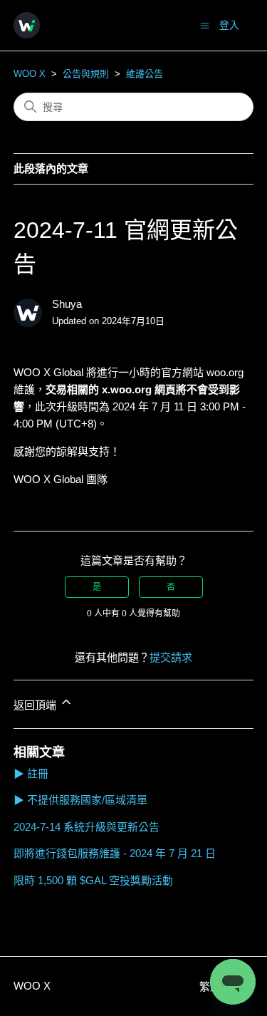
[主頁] (27, 25)
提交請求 (171, 657)
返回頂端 (36, 705)
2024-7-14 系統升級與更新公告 (86, 827)
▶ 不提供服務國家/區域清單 (80, 800)
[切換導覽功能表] (204, 25)
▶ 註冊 (31, 773)
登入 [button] (229, 25)
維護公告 (144, 73)
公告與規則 (86, 73)
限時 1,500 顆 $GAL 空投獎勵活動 (93, 880)
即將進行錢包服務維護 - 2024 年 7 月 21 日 (115, 853)
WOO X (30, 73)
